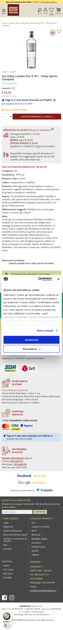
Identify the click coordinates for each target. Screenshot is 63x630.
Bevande (36, 534)
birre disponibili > (49, 2)
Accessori (36, 542)
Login (6, 522)
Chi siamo (8, 569)
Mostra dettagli (45, 330)
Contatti (7, 577)
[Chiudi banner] (58, 279)
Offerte (35, 554)
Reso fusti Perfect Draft (15, 534)
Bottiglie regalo (39, 538)
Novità (35, 550)
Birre (34, 530)
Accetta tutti (31, 340)
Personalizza (30, 348)
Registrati (8, 526)
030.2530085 (36, 578)
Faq (5, 545)
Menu (4, 13)
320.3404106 (20, 464)
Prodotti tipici (38, 546)
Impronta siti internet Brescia (36, 614)
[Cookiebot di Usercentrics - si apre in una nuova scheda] (39, 279)
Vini (33, 522)
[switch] (6, 625)
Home (4, 23)
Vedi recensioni (9, 83)
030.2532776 (16, 461)
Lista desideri (51, 14)
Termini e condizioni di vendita (15, 539)
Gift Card (8, 573)
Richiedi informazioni (13, 458)
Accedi (45, 13)
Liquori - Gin (14, 23)
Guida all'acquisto (12, 530)
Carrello (58, 13)
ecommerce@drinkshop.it (43, 590)
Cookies (27, 611)
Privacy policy (38, 611)
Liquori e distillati (41, 526)
